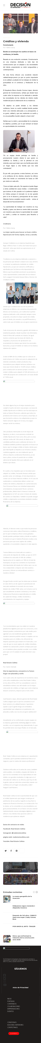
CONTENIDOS (12, 1004)
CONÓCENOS (12, 1022)
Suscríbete (13, 1033)
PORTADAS (11, 1001)
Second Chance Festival (19, 868)
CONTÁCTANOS (12, 1027)
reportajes (24, 866)
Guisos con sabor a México (21, 880)
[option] (20, 918)
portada (6, 38)
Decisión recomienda (20, 878)
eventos (15, 866)
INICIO (9, 999)
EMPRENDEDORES (13, 1009)
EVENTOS (10, 1011)
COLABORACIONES (13, 1006)
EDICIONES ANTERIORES (15, 1025)
